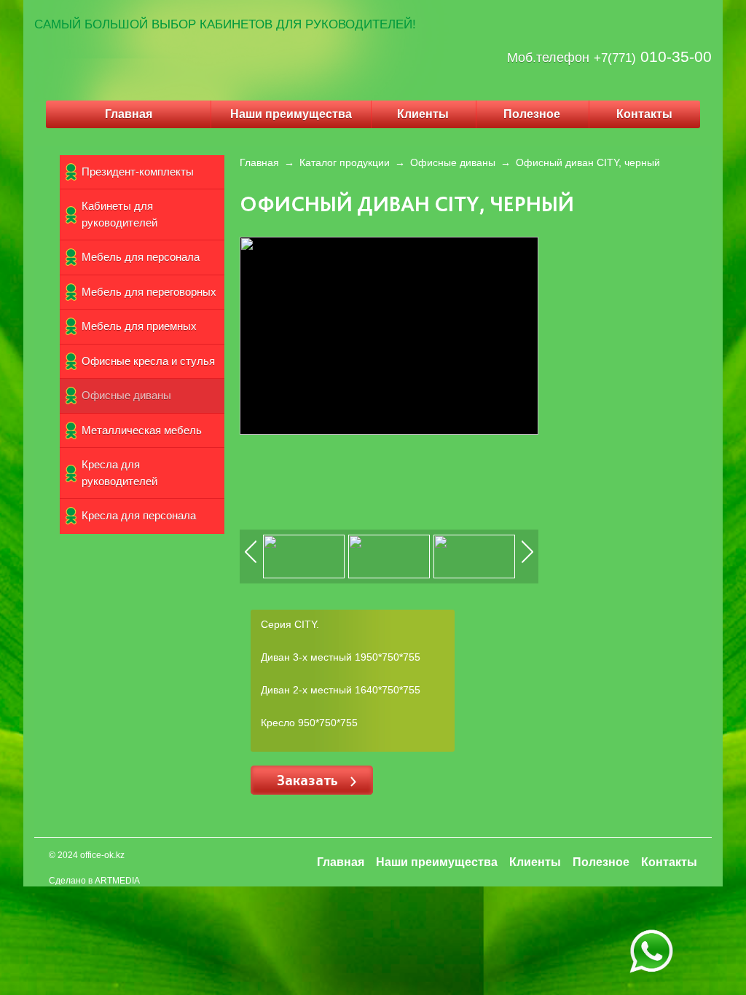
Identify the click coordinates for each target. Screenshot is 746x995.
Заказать (309, 780)
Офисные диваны (126, 395)
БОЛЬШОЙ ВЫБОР (140, 24)
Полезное (531, 114)
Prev (251, 562)
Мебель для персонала (141, 257)
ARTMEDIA (117, 881)
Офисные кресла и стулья (148, 361)
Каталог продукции (344, 162)
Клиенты (423, 114)
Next (528, 562)
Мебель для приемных (139, 326)
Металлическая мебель (142, 430)
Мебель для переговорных (149, 292)
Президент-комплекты (138, 171)
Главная (128, 114)
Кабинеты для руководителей (119, 214)
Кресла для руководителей (119, 472)
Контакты (644, 114)
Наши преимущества (291, 114)
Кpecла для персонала (139, 515)
